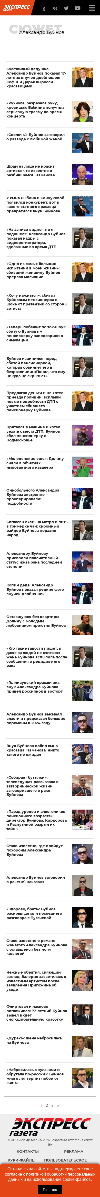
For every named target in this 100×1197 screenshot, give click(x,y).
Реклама (73, 1151)
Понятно (50, 1189)
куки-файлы (21, 1160)
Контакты (28, 1151)
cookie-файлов (77, 1179)
